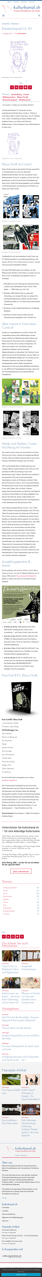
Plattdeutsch (24, 100)
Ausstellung (16, 94)
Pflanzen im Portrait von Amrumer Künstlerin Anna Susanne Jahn (30, 998)
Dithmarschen (9, 97)
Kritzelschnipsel (10, 100)
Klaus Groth (22, 97)
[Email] (30, 87)
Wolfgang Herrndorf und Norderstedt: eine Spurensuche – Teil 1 (20, 1058)
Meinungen (5, 963)
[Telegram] (25, 87)
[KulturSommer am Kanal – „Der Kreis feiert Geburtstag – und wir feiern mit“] (11, 982)
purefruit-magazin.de (9, 780)
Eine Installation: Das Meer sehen (10, 1122)
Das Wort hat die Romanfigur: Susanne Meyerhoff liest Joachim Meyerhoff (20, 1019)
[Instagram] (3, 1198)
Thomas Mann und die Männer (16, 1028)
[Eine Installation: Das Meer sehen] (11, 1109)
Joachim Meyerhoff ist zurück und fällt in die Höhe (20, 1037)
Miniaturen (15, 24)
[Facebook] (12, 87)
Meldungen (5, 991)
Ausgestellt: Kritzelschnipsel (28, 968)
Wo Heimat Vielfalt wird (11, 1091)
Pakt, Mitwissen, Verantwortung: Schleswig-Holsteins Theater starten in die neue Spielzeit (30, 1128)
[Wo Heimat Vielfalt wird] (11, 1079)
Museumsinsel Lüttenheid (25, 576)
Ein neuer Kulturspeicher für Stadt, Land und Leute (20, 1047)
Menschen (6, 24)
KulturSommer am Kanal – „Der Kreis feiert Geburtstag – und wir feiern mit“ (11, 998)
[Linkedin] (16, 87)
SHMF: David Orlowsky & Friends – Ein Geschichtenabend (30, 1094)
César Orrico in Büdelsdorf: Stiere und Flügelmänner (10, 969)
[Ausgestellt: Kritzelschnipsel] (30, 955)
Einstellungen (21, 1274)
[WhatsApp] (21, 87)
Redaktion (22, 34)
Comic (26, 94)
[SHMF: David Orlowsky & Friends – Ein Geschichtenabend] (30, 1079)
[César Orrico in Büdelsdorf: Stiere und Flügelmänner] (11, 955)
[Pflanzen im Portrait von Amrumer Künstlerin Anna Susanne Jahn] (30, 982)
